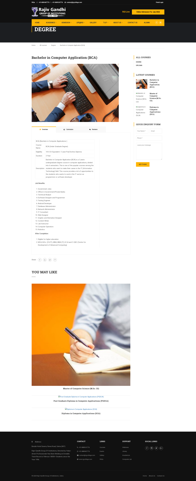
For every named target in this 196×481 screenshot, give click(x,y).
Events (102, 451)
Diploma (139, 65)
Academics (50, 23)
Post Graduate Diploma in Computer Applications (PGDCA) (81, 401)
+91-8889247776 (57, 2)
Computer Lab (127, 459)
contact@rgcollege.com (74, 2)
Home (37, 23)
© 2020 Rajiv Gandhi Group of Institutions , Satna (47, 476)
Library (124, 451)
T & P (105, 23)
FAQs (33, 2)
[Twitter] (50, 260)
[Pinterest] (55, 260)
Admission (66, 23)
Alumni (147, 23)
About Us (117, 23)
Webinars (125, 447)
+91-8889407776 (44, 2)
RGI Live (126, 12)
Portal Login (159, 2)
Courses (102, 447)
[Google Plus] (45, 260)
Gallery (93, 23)
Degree (138, 62)
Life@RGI (80, 23)
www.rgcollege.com (85, 459)
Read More (81, 335)
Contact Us (132, 23)
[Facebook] (39, 260)
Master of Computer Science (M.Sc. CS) (81, 388)
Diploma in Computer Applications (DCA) (81, 413)
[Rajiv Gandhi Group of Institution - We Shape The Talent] (49, 12)
